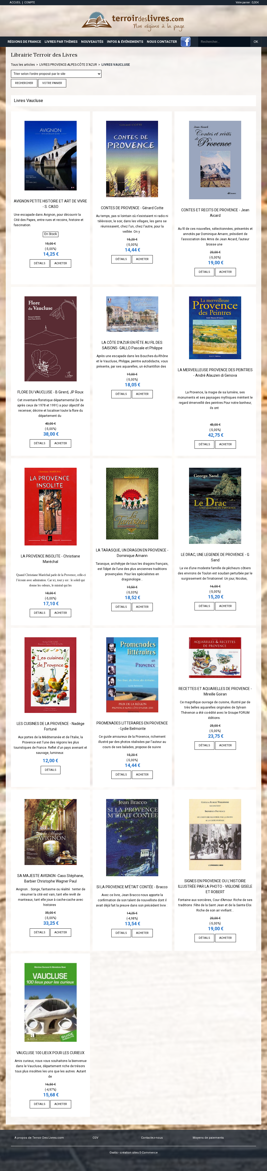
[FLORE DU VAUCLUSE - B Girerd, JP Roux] (50, 387)
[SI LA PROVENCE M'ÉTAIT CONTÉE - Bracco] (132, 882)
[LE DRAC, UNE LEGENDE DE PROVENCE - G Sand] (215, 549)
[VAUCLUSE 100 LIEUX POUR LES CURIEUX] (50, 1047)
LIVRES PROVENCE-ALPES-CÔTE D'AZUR (68, 65)
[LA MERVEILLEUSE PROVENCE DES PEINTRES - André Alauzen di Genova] (215, 365)
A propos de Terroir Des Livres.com (39, 1137)
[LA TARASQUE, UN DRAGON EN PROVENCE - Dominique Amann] (132, 545)
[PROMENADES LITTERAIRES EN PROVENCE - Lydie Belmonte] (132, 718)
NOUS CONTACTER (162, 42)
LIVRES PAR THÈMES (61, 42)
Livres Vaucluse (115, 65)
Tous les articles (23, 65)
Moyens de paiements (208, 1137)
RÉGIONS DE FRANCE (24, 42)
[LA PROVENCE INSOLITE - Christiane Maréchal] (50, 551)
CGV (95, 1137)
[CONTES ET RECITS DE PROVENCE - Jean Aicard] (215, 205)
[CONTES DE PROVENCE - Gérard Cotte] (132, 203)
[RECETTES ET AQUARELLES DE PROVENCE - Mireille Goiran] (215, 683)
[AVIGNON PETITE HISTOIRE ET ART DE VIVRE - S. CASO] (50, 196)
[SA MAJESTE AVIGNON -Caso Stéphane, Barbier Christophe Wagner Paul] (50, 870)
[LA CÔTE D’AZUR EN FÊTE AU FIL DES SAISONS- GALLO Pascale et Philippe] (132, 337)
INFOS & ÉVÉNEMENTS (125, 42)
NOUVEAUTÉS (92, 42)
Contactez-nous (152, 1137)
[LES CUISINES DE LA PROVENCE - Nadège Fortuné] (50, 718)
